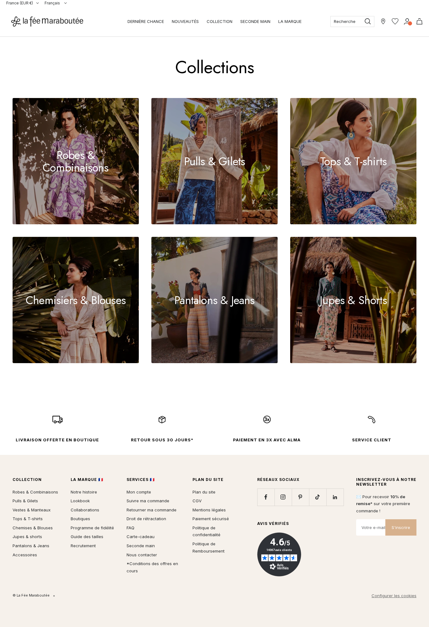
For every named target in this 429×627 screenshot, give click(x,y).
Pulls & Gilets (25, 500)
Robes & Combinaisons (35, 491)
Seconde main (141, 545)
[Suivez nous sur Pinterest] (300, 497)
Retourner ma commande (151, 509)
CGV (197, 500)
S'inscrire (401, 527)
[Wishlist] (395, 21)
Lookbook (80, 500)
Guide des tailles (87, 536)
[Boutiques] (383, 21)
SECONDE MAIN (255, 21)
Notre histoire (84, 491)
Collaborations (85, 509)
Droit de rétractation (146, 518)
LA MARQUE (289, 21)
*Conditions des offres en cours (152, 567)
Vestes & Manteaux (32, 509)
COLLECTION (219, 21)
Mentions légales (209, 509)
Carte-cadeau (141, 536)
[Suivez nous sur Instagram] (283, 497)
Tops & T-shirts (28, 518)
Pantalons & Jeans (31, 545)
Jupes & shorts (27, 536)
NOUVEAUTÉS (185, 21)
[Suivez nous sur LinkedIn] (335, 497)
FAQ (130, 527)
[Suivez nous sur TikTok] (317, 497)
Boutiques (80, 518)
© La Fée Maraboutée (31, 595)
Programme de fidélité (92, 527)
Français (53, 3)
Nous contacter (142, 554)
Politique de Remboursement (209, 547)
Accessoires (25, 554)
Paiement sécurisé (211, 518)
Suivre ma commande (148, 500)
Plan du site (204, 491)
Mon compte (139, 491)
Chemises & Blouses (33, 527)
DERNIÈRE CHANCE (146, 21)
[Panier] (419, 21)
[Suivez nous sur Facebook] (265, 497)
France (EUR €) (19, 3)
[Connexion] (407, 21)
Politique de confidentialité (206, 531)
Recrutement (83, 545)
